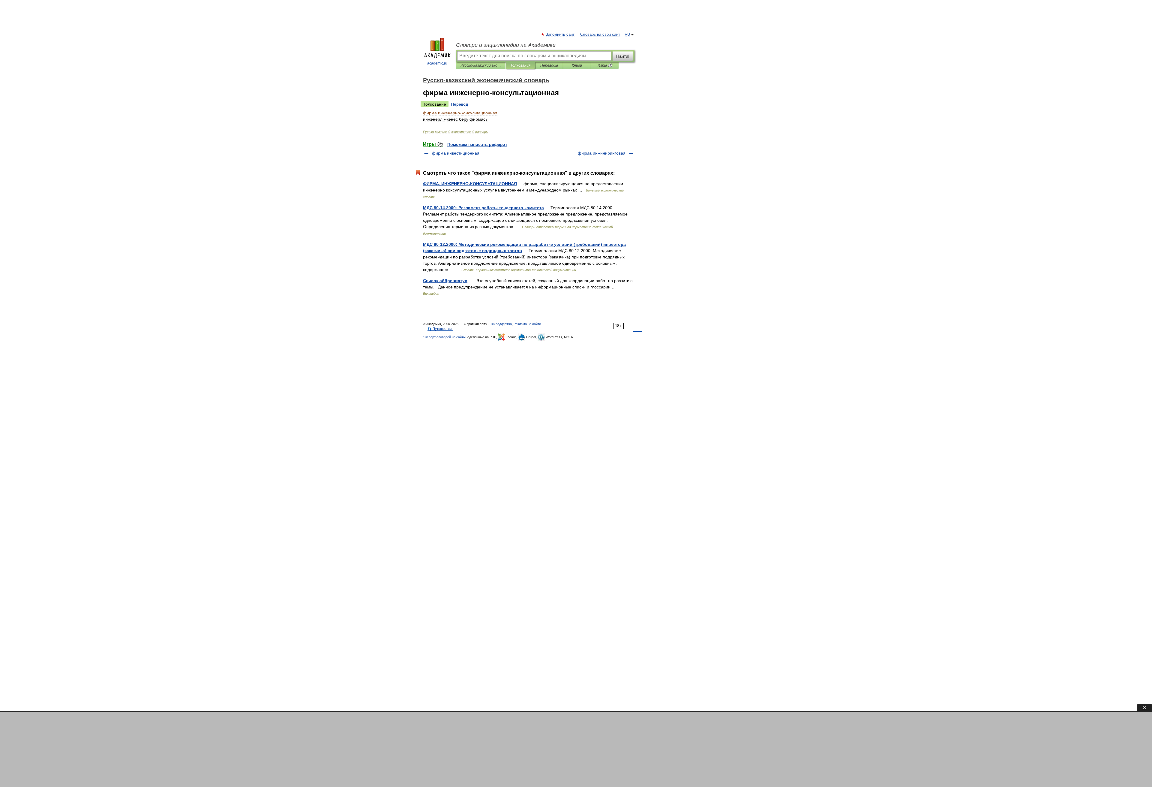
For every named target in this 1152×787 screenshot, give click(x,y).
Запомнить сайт (560, 34)
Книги (577, 65)
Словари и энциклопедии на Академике (506, 45)
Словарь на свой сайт (600, 34)
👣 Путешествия (440, 328)
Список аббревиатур (445, 280)
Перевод (459, 104)
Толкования (520, 65)
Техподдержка (501, 324)
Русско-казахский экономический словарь (480, 65)
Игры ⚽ (605, 65)
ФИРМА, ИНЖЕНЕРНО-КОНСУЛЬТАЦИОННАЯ (470, 183)
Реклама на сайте (527, 324)
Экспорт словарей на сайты (444, 337)
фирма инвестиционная (455, 153)
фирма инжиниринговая (602, 153)
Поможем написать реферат (477, 144)
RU (627, 34)
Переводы (549, 65)
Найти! (622, 56)
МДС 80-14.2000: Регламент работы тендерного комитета (483, 207)
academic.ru (437, 63)
